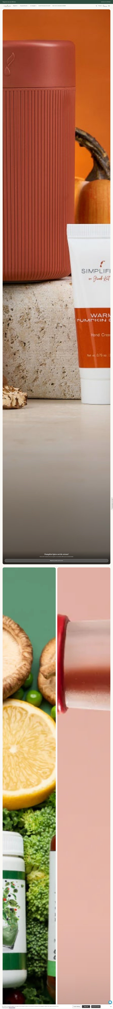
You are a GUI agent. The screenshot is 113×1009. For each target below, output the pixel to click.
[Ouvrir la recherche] (96, 5)
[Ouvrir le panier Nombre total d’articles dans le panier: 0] (109, 5)
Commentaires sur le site (112, 503)
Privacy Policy (12, 1007)
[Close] (110, 1006)
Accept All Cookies (96, 1006)
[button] (110, 1002)
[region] (56, 1006)
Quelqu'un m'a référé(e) (105, 2)
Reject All (86, 1006)
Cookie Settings (77, 1006)
